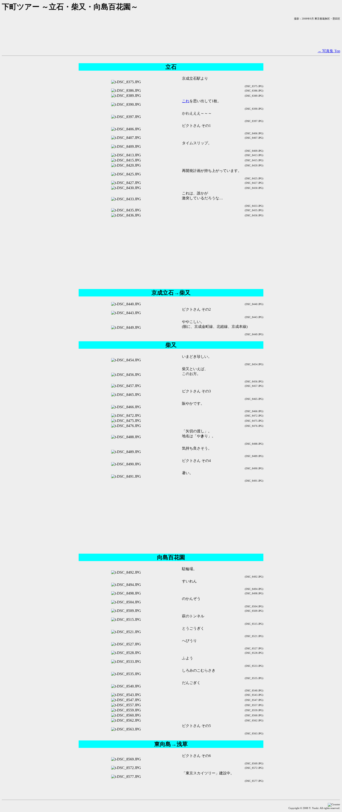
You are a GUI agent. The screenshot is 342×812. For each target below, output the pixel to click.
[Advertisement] (171, 34)
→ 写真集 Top (329, 51)
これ (185, 101)
